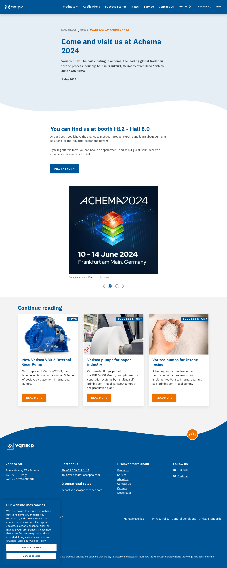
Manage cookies (134, 518)
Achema (116, 61)
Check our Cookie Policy (32, 540)
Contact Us (166, 6)
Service (149, 6)
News (135, 6)
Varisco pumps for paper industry (109, 362)
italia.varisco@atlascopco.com (80, 475)
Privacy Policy (160, 518)
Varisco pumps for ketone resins (175, 362)
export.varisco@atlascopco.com (81, 490)
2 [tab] (117, 286)
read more (34, 398)
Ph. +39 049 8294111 (75, 470)
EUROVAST (99, 375)
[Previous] (104, 286)
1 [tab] (110, 286)
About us (122, 479)
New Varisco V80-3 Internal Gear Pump (46, 362)
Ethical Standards (210, 518)
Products (69, 6)
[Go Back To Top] (192, 434)
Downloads (124, 492)
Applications (91, 6)
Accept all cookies (31, 547)
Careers (122, 488)
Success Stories (115, 6)
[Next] (123, 286)
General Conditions (184, 518)
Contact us (124, 483)
